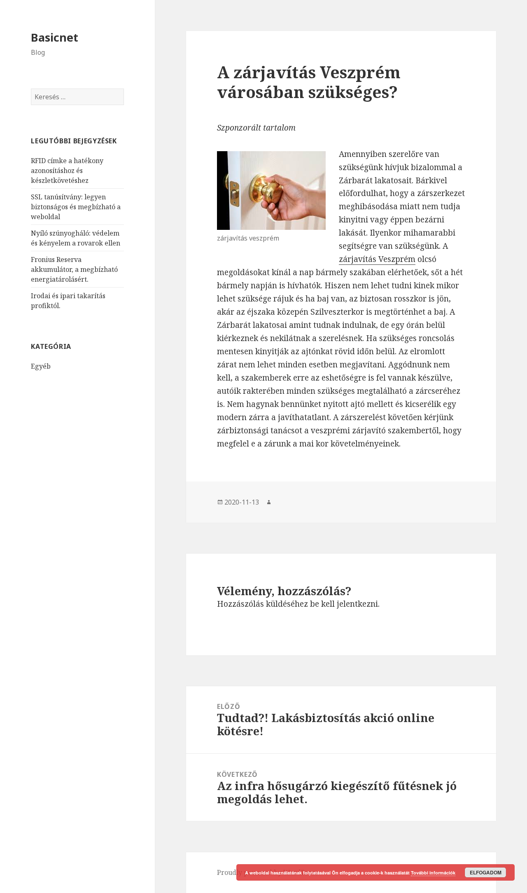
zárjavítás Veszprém (377, 259)
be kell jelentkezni (344, 603)
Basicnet (54, 37)
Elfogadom (485, 872)
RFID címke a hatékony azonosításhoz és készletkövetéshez (67, 170)
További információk (433, 873)
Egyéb (41, 366)
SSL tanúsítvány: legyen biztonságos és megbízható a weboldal (76, 206)
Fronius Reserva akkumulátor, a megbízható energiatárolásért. (74, 269)
